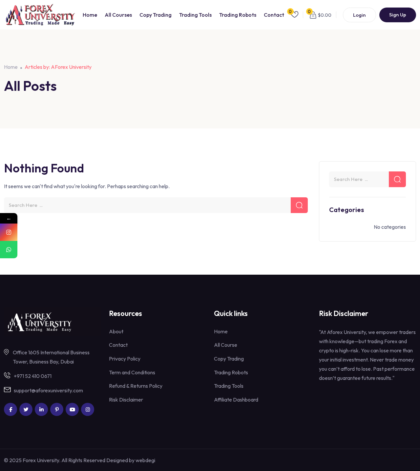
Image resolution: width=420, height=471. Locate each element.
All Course (225, 345)
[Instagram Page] (8, 232)
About (116, 331)
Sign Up (397, 14)
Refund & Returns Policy (135, 386)
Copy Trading (155, 14)
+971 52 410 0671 (33, 376)
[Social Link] (10, 409)
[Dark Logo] (40, 14)
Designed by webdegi (130, 460)
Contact (274, 14)
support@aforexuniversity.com (48, 390)
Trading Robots (237, 14)
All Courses (118, 14)
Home (90, 14)
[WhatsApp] (8, 249)
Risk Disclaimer (126, 399)
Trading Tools (195, 14)
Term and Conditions (132, 372)
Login (359, 15)
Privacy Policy (124, 358)
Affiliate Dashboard (236, 399)
